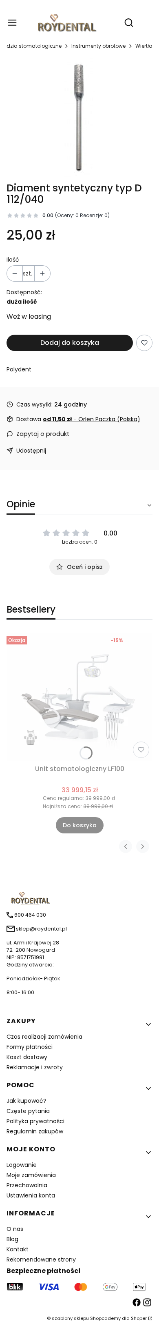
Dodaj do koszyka (69, 342)
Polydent (19, 369)
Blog (12, 1239)
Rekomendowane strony (41, 1259)
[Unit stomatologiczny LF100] (79, 697)
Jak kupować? (26, 1101)
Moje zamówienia (31, 1175)
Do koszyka (80, 825)
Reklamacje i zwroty (35, 1067)
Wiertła (143, 45)
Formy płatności (30, 1047)
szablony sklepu (70, 1318)
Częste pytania (28, 1111)
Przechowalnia (27, 1185)
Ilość (13, 259)
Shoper (139, 1318)
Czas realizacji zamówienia (44, 1037)
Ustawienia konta (31, 1195)
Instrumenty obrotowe (98, 45)
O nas (15, 1229)
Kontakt (18, 1249)
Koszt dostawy (27, 1057)
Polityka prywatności (35, 1121)
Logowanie (22, 1165)
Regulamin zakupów (35, 1131)
